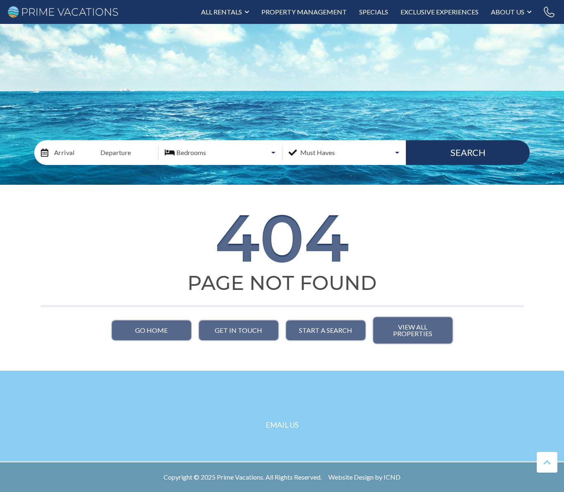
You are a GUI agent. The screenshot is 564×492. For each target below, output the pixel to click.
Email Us (282, 424)
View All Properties (412, 330)
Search (468, 152)
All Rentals (221, 12)
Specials (373, 12)
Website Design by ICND (364, 477)
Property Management (304, 12)
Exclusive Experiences (439, 12)
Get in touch (238, 330)
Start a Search (325, 330)
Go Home (151, 330)
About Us (507, 12)
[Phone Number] (549, 12)
